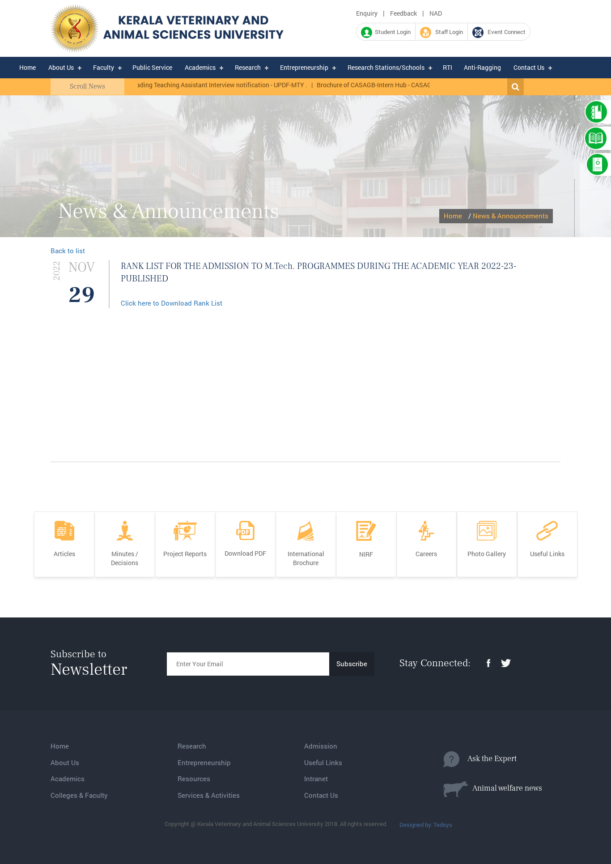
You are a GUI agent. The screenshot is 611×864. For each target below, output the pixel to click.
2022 (57, 271)
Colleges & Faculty (79, 795)
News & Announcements (510, 215)
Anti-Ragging (482, 67)
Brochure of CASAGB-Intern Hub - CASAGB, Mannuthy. (378, 85)
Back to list (68, 250)
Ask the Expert (488, 758)
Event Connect (505, 32)
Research (248, 67)
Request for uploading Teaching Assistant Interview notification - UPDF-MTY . (184, 85)
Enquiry (367, 13)
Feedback (403, 13)
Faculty (103, 67)
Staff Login (447, 32)
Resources (194, 778)
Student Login (391, 32)
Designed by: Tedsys (425, 825)
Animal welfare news (505, 788)
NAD (435, 13)
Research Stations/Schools (386, 67)
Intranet (316, 778)
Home (27, 67)
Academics (200, 67)
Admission (320, 745)
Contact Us (528, 67)
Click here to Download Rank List (171, 302)
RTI (447, 67)
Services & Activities (209, 795)
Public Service (152, 67)
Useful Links (323, 762)
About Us (61, 67)
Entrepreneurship (304, 67)
